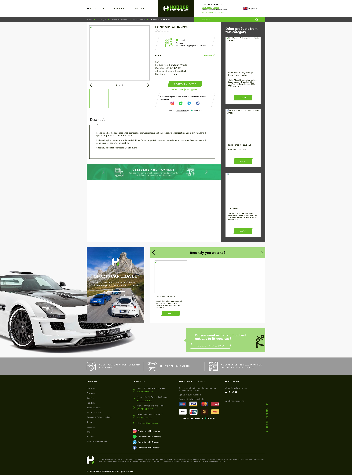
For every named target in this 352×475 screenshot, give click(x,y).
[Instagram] (233, 392)
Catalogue (97, 8)
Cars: (157, 61)
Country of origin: (163, 74)
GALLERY (140, 8)
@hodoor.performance (267, 417)
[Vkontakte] (226, 392)
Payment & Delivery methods (99, 417)
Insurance (91, 427)
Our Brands (91, 388)
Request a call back (211, 346)
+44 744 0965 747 (213, 4)
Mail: (147, 423)
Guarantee (91, 393)
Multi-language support (210, 8)
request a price (185, 84)
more (115, 294)
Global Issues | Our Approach (213, 12)
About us (90, 436)
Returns (90, 422)
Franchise (91, 403)
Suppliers (90, 398)
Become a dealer (94, 407)
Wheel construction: (165, 70)
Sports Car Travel (94, 412)
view (243, 97)
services (120, 8)
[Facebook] (229, 392)
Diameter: (160, 67)
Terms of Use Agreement (97, 441)
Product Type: (162, 64)
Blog (88, 432)
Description (98, 120)
